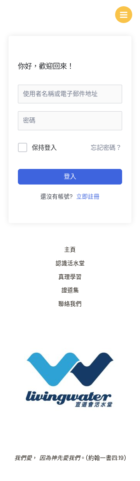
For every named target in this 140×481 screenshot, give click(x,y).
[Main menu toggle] (123, 14)
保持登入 (44, 148)
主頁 (70, 250)
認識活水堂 (70, 263)
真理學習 (70, 277)
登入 (70, 176)
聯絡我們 (70, 304)
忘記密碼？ (106, 148)
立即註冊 (88, 197)
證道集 (70, 290)
